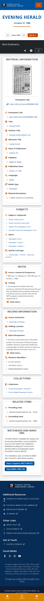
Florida (22, 255)
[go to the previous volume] (8, 35)
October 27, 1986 (15, 171)
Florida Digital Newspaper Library (21, 392)
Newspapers (15, 239)
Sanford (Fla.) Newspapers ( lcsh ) (20, 227)
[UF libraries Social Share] (25, 50)
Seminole (30, 255)
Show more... (15, 302)
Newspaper (13, 189)
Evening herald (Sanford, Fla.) (20, 135)
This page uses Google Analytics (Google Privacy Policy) (22, 580)
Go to (32, 35)
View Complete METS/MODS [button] (19, 463)
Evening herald (14, 126)
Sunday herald (14, 144)
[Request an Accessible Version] (31, 50)
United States (14, 255)
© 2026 (22, 592)
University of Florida (16, 322)
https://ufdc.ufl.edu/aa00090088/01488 (23, 117)
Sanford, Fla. (13, 153)
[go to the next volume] (24, 35)
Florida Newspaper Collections (20, 389)
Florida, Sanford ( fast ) (16, 219)
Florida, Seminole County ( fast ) (19, 223)
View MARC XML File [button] (15, 469)
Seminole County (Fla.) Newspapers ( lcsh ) (23, 230)
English (11, 180)
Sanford (8, 257)
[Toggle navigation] (38, 5)
